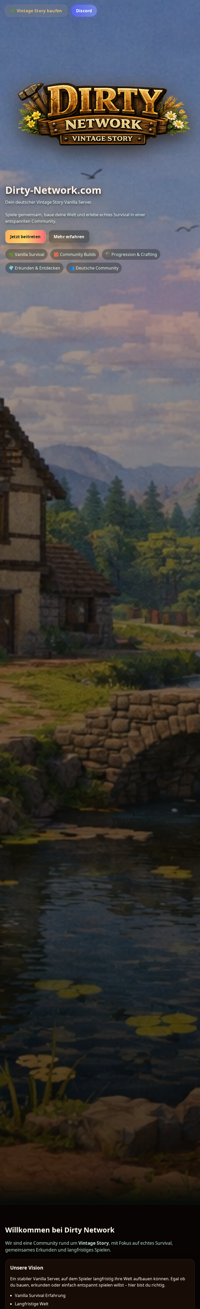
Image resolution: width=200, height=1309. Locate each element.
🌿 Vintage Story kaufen (36, 11)
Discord (84, 11)
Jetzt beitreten (25, 236)
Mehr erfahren (69, 236)
